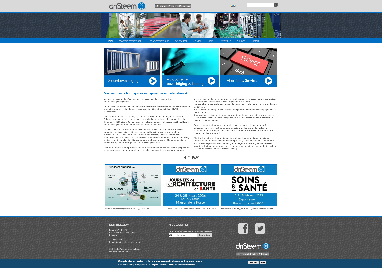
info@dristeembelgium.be (128, 242)
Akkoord (253, 262)
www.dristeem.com (120, 251)
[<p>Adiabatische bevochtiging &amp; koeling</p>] (190, 86)
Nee (263, 262)
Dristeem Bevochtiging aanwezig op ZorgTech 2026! (127, 209)
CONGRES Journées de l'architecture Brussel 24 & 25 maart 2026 (191, 209)
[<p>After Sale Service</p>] (248, 86)
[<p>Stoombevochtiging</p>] (132, 86)
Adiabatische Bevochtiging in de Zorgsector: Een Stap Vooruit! (247, 209)
